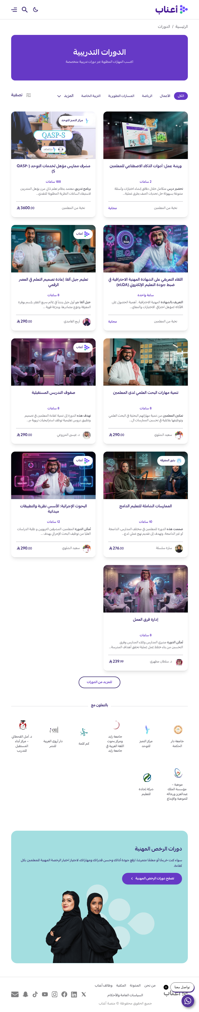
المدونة (135, 985)
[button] (35, 10)
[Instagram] (55, 994)
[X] (84, 994)
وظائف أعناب (103, 985)
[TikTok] (35, 994)
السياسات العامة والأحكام (125, 995)
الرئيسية (181, 27)
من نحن (150, 985)
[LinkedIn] (74, 994)
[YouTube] (45, 994)
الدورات (164, 27)
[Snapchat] (25, 994)
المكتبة (121, 985)
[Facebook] (64, 994)
